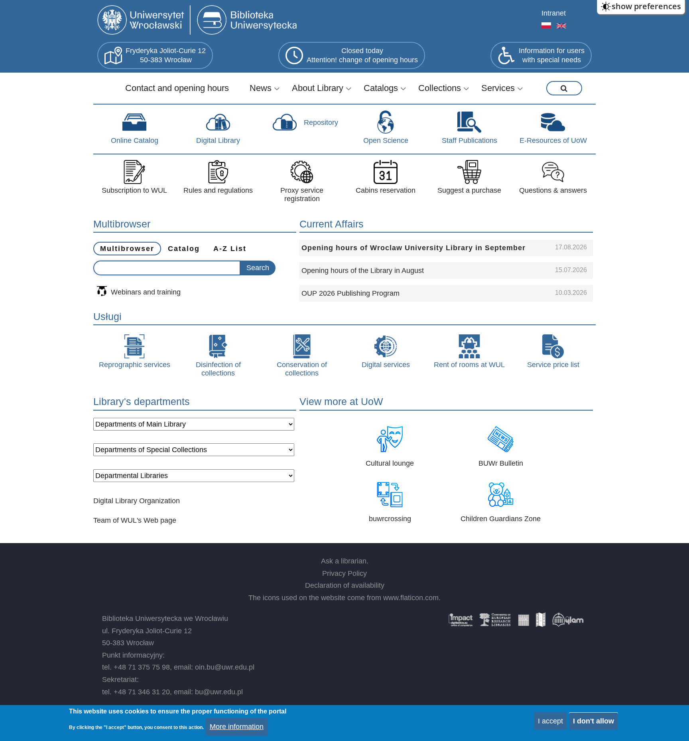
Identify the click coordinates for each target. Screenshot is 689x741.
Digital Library (218, 140)
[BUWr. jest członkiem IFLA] (523, 622)
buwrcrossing (390, 519)
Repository (321, 122)
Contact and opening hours (177, 88)
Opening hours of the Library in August (362, 271)
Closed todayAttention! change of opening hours (362, 55)
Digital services (386, 365)
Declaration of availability (344, 585)
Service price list (553, 365)
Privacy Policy (344, 573)
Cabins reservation (385, 190)
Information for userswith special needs (552, 55)
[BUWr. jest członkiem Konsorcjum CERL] (495, 622)
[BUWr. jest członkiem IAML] (541, 622)
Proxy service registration (301, 194)
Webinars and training (146, 292)
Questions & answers (553, 190)
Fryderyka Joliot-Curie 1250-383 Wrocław (166, 55)
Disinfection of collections (218, 369)
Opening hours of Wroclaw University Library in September (413, 248)
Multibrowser (127, 249)
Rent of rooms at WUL (469, 365)
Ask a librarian (343, 561)
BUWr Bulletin (500, 463)
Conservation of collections (302, 369)
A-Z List (229, 249)
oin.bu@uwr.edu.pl (224, 667)
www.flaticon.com (411, 598)
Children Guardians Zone (501, 519)
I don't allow (593, 721)
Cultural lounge (390, 463)
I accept (550, 721)
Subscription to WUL (134, 190)
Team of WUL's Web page (134, 520)
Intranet (553, 13)
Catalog (184, 249)
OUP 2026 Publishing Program (350, 293)
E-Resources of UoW (553, 140)
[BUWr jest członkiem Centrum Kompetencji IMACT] (460, 622)
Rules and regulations (218, 190)
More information (237, 727)
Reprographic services (134, 365)
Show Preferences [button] (646, 6)
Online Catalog (134, 140)
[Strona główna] (198, 21)
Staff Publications (469, 140)
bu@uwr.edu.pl (219, 692)
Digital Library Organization (136, 501)
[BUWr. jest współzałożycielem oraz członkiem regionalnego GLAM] (568, 622)
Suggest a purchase (469, 190)
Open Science (385, 140)
